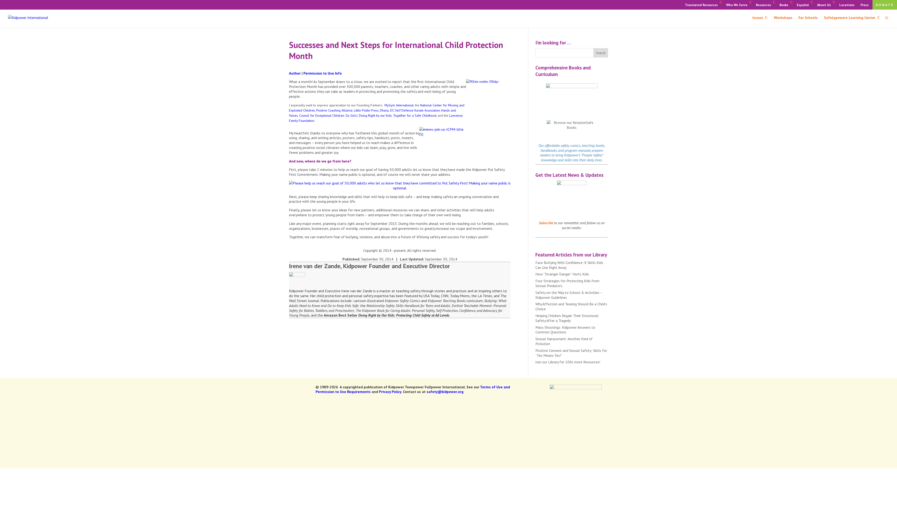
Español (803, 5)
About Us (824, 5)
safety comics (570, 145)
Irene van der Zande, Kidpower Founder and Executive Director (369, 266)
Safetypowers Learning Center (850, 18)
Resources (763, 5)
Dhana (384, 110)
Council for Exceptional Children (321, 115)
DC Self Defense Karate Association (415, 110)
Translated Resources (701, 5)
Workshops (783, 18)
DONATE (885, 5)
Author (295, 73)
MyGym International (398, 105)
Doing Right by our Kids (375, 115)
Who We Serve (737, 5)
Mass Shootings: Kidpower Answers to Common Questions (565, 330)
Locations (846, 5)
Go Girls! (351, 115)
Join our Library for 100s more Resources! (567, 362)
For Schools (808, 18)
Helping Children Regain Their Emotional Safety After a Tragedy (566, 318)
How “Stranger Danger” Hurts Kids (562, 274)
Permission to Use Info (322, 73)
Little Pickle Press (366, 110)
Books (784, 5)
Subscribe (546, 222)
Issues (757, 18)
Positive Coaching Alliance (334, 110)
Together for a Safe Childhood (414, 115)
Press (865, 5)
